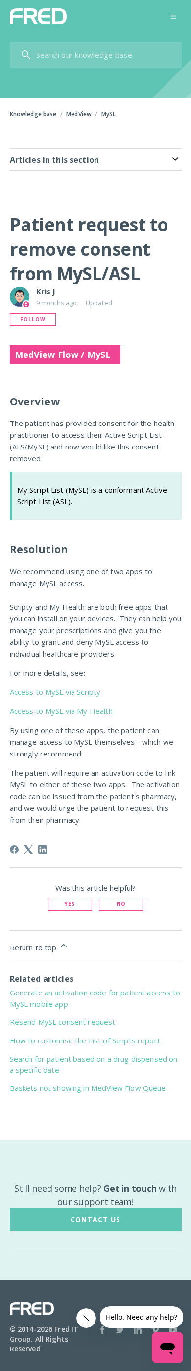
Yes (70, 903)
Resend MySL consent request (63, 1022)
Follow (33, 319)
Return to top (34, 947)
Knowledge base (33, 114)
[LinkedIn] (42, 849)
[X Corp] (28, 849)
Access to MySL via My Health (61, 711)
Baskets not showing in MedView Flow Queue (88, 1088)
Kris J (46, 291)
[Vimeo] (155, 1331)
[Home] (38, 16)
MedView (79, 114)
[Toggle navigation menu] (173, 16)
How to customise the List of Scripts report (85, 1040)
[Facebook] (14, 849)
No (121, 903)
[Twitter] (120, 1331)
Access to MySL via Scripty (55, 692)
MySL (108, 114)
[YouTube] (173, 1331)
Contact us (95, 1219)
